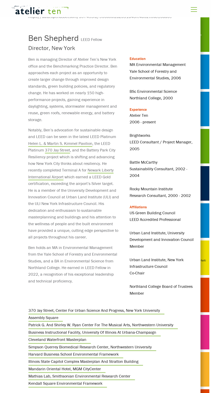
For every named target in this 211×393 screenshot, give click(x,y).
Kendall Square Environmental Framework (65, 383)
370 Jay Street (57, 149)
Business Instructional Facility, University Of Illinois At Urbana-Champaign (92, 332)
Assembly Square (43, 317)
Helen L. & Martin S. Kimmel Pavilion (60, 143)
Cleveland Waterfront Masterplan (57, 339)
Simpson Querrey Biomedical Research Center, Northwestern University (90, 346)
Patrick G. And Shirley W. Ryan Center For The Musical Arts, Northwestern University (100, 324)
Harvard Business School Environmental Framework (73, 354)
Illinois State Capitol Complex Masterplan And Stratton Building (83, 361)
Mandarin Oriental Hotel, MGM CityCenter (64, 368)
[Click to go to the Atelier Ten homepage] (70, 10)
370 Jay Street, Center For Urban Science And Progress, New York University (94, 310)
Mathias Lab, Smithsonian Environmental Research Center (79, 376)
